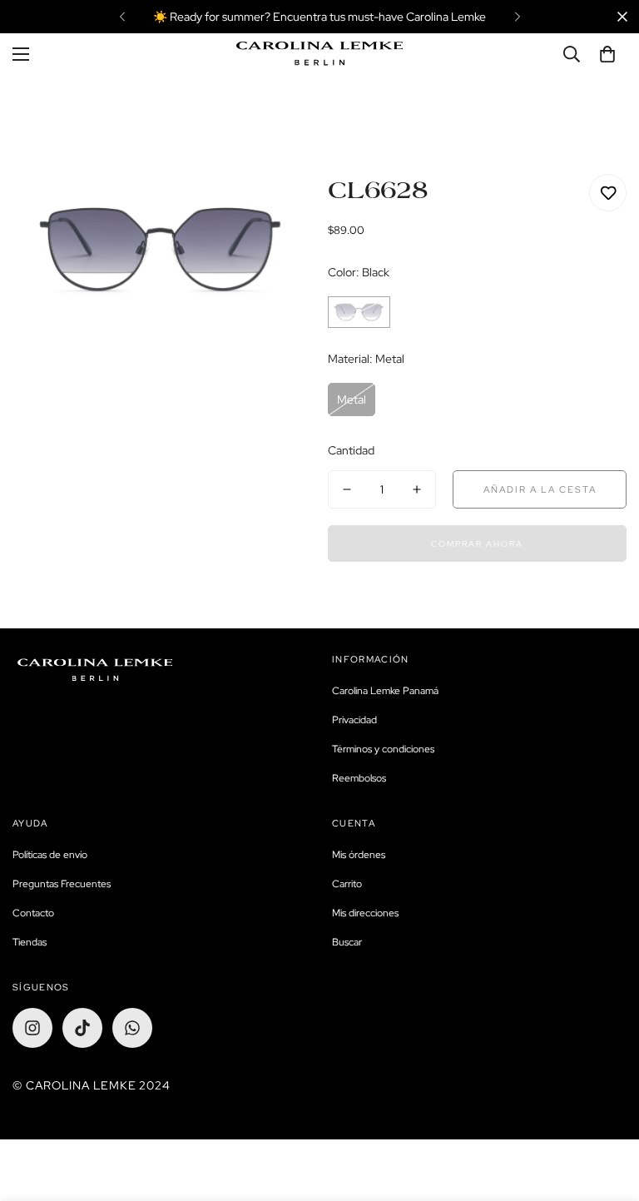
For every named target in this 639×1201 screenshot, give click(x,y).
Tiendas (29, 942)
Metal (351, 399)
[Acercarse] (276, 209)
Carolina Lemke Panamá (385, 690)
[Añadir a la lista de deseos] (608, 192)
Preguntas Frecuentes (61, 884)
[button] (607, 54)
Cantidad (351, 450)
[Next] (517, 16)
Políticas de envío (49, 854)
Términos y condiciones (383, 749)
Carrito (347, 884)
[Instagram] (32, 1028)
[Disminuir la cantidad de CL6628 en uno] (347, 489)
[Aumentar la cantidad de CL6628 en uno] (417, 489)
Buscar (347, 942)
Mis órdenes (358, 854)
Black (359, 312)
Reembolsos (359, 778)
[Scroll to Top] (606, 1110)
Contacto (33, 913)
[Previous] (122, 16)
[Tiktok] (82, 1028)
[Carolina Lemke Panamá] (319, 53)
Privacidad (354, 720)
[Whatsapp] (132, 1028)
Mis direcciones (365, 913)
